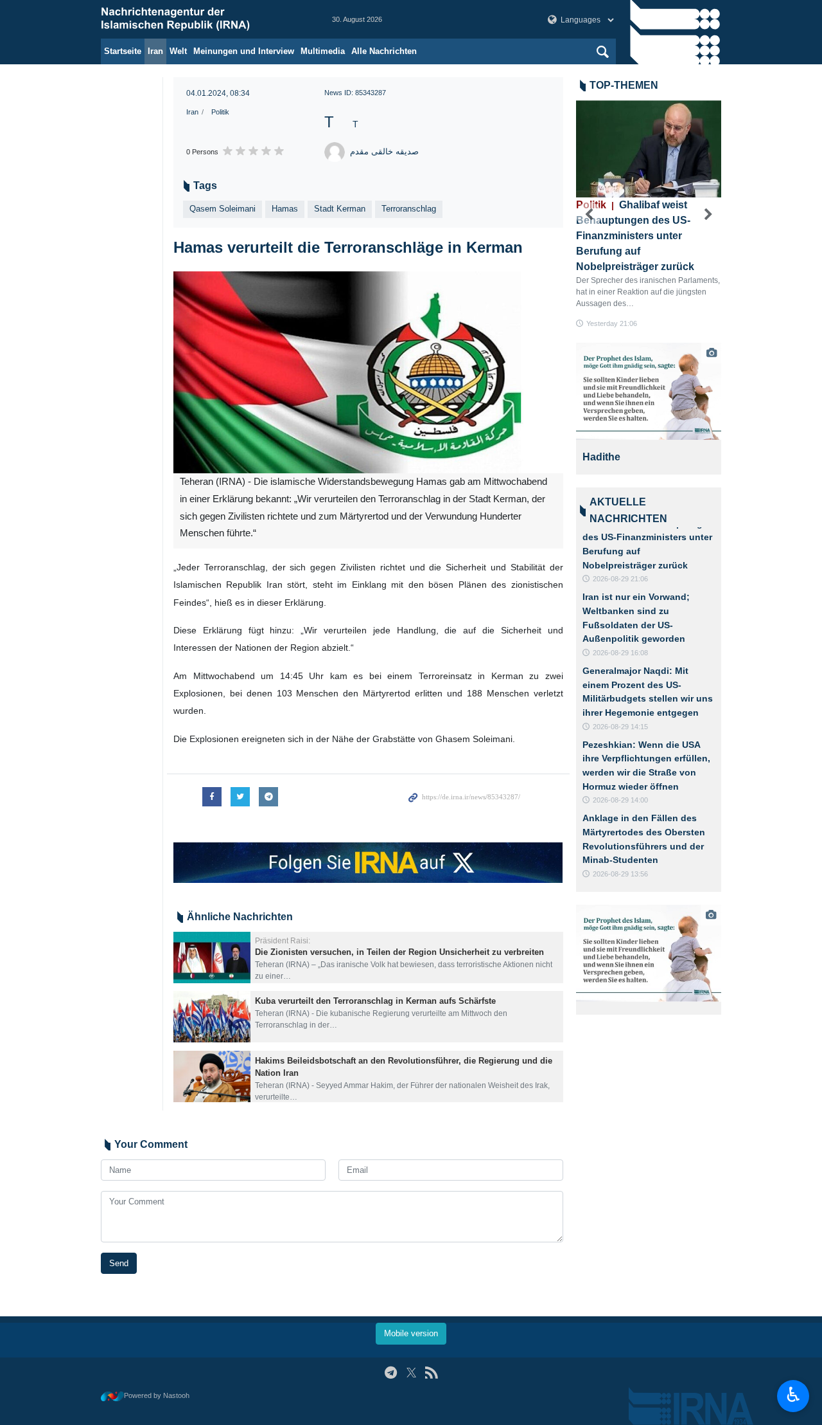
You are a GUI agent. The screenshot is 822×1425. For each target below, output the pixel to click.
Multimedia (323, 51)
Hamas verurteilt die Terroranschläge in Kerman (348, 247)
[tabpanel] (649, 409)
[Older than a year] (211, 957)
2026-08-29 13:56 (620, 874)
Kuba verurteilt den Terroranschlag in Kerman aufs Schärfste (375, 1001)
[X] (411, 1372)
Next (708, 215)
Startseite (122, 51)
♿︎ (793, 1394)
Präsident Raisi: (282, 940)
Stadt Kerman (339, 208)
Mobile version (411, 1333)
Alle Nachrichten (384, 51)
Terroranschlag (408, 208)
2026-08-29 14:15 (620, 727)
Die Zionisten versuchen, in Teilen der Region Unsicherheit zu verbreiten (399, 952)
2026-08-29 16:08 (620, 653)
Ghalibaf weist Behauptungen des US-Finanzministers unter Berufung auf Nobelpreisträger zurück (635, 235)
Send (118, 1263)
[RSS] (431, 1372)
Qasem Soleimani (222, 208)
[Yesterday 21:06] (649, 148)
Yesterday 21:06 (611, 323)
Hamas (285, 208)
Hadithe (601, 456)
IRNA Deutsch (203, 19)
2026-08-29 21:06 (620, 579)
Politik (220, 112)
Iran (155, 51)
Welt (178, 51)
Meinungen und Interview (243, 51)
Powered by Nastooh (156, 1395)
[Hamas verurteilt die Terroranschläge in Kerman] (368, 372)
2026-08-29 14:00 (620, 800)
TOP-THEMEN (624, 85)
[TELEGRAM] (390, 1372)
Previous (589, 215)
